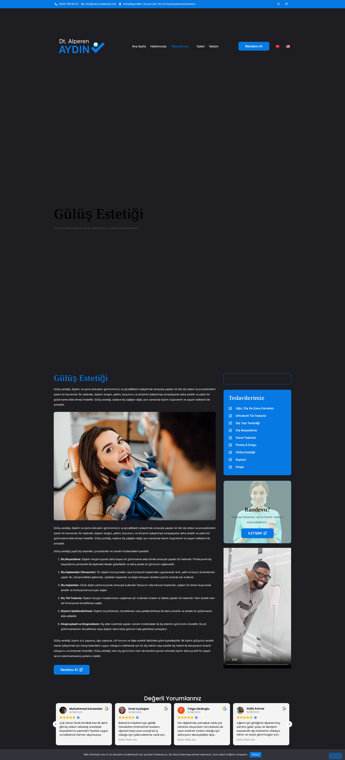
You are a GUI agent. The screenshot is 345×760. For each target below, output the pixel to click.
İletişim (213, 46)
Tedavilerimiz (180, 46)
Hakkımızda (158, 46)
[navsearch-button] (257, 379)
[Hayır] (335, 756)
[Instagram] (286, 3)
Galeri (201, 46)
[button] (289, 724)
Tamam (255, 754)
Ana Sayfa (139, 46)
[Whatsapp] (278, 3)
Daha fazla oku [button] (128, 739)
